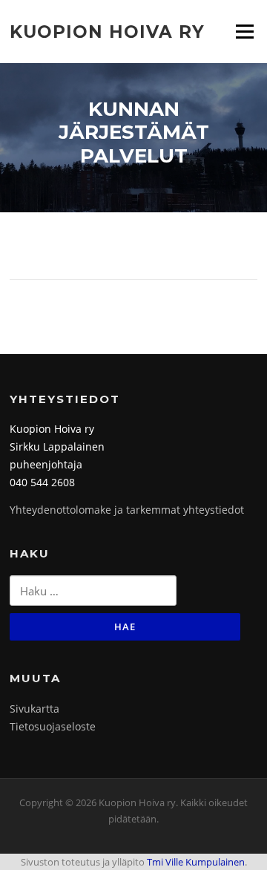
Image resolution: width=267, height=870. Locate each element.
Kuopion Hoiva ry (107, 31)
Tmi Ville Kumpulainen (196, 862)
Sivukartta (34, 708)
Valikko (244, 31)
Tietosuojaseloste (53, 726)
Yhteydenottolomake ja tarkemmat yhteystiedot (127, 510)
